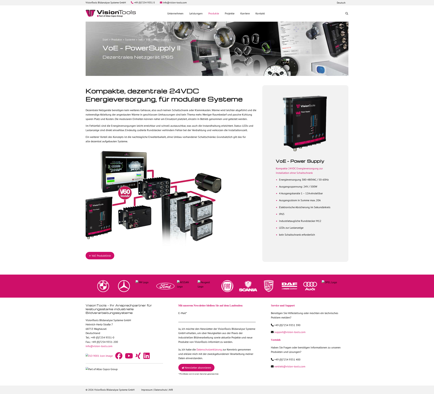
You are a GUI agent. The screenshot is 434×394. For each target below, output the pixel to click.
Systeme (130, 39)
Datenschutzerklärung (209, 349)
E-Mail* (182, 313)
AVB (171, 389)
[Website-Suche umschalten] (347, 13)
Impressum (146, 389)
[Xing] (138, 357)
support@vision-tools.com (289, 332)
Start (105, 39)
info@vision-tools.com (99, 346)
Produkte (116, 39)
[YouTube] (129, 357)
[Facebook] (118, 357)
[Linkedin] (146, 357)
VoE (140, 39)
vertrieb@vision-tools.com (289, 366)
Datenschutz (160, 389)
